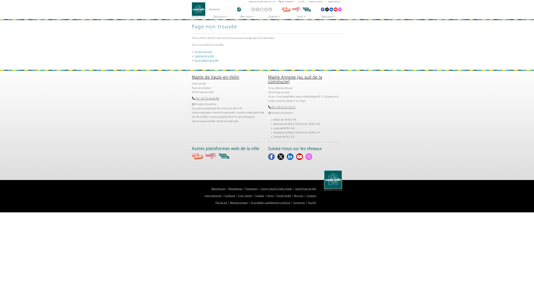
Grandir (273, 16)
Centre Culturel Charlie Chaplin (276, 189)
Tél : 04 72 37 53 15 (283, 107)
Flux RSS (312, 203)
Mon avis (286, 9)
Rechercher (239, 9)
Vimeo (270, 196)
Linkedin (331, 9)
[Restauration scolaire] (257, 9)
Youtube (336, 9)
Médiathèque (235, 189)
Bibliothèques (219, 189)
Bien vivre (246, 16)
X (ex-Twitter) (327, 9)
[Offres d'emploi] (262, 9)
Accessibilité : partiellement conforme (270, 203)
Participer (327, 16)
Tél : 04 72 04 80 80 (207, 98)
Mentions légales (239, 203)
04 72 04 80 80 (287, 2)
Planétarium (251, 189)
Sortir (300, 16)
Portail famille (306, 9)
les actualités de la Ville (207, 60)
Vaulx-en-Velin (198, 10)
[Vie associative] (266, 9)
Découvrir (219, 16)
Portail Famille (284, 196)
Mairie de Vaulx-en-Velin (215, 77)
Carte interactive (213, 196)
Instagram (340, 9)
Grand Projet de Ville (305, 189)
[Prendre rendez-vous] (253, 9)
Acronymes (299, 203)
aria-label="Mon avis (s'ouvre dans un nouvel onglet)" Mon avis (197, 156)
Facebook (323, 9)
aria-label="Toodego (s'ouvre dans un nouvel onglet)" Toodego (210, 156)
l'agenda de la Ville (204, 56)
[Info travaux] (270, 9)
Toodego (296, 9)
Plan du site (221, 203)
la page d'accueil (203, 52)
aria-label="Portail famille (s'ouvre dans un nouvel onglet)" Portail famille (224, 156)
